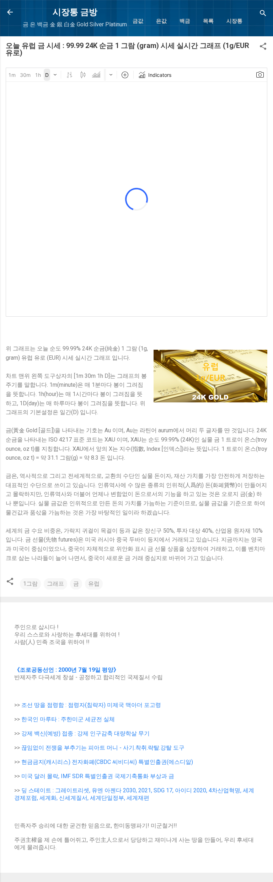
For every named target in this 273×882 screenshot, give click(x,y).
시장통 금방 (75, 12)
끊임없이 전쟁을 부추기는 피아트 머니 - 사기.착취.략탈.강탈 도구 (102, 747)
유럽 (94, 583)
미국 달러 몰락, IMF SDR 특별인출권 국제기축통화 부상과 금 (97, 776)
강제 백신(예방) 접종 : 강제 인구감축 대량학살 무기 (85, 733)
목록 (208, 21)
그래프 (55, 583)
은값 (161, 21)
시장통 (234, 21)
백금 (185, 21)
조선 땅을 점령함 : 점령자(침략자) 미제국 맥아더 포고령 (91, 705)
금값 (138, 21)
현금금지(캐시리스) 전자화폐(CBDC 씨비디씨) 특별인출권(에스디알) (107, 762)
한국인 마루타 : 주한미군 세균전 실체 (68, 719)
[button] (263, 47)
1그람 (30, 583)
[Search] (263, 14)
